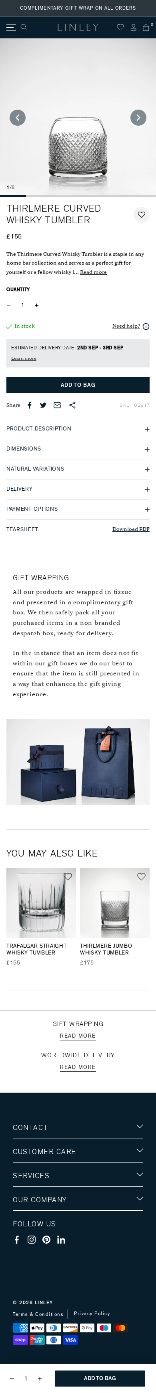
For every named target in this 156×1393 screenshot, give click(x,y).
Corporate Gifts (36, 1247)
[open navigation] (10, 27)
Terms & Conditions (38, 1314)
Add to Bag (78, 385)
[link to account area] (133, 27)
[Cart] (146, 27)
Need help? (126, 326)
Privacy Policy (92, 1313)
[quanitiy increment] (36, 305)
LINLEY (44, 1302)
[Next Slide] (138, 118)
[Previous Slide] (18, 118)
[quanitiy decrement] (10, 305)
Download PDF (131, 529)
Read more (93, 272)
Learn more (23, 358)
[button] (142, 215)
